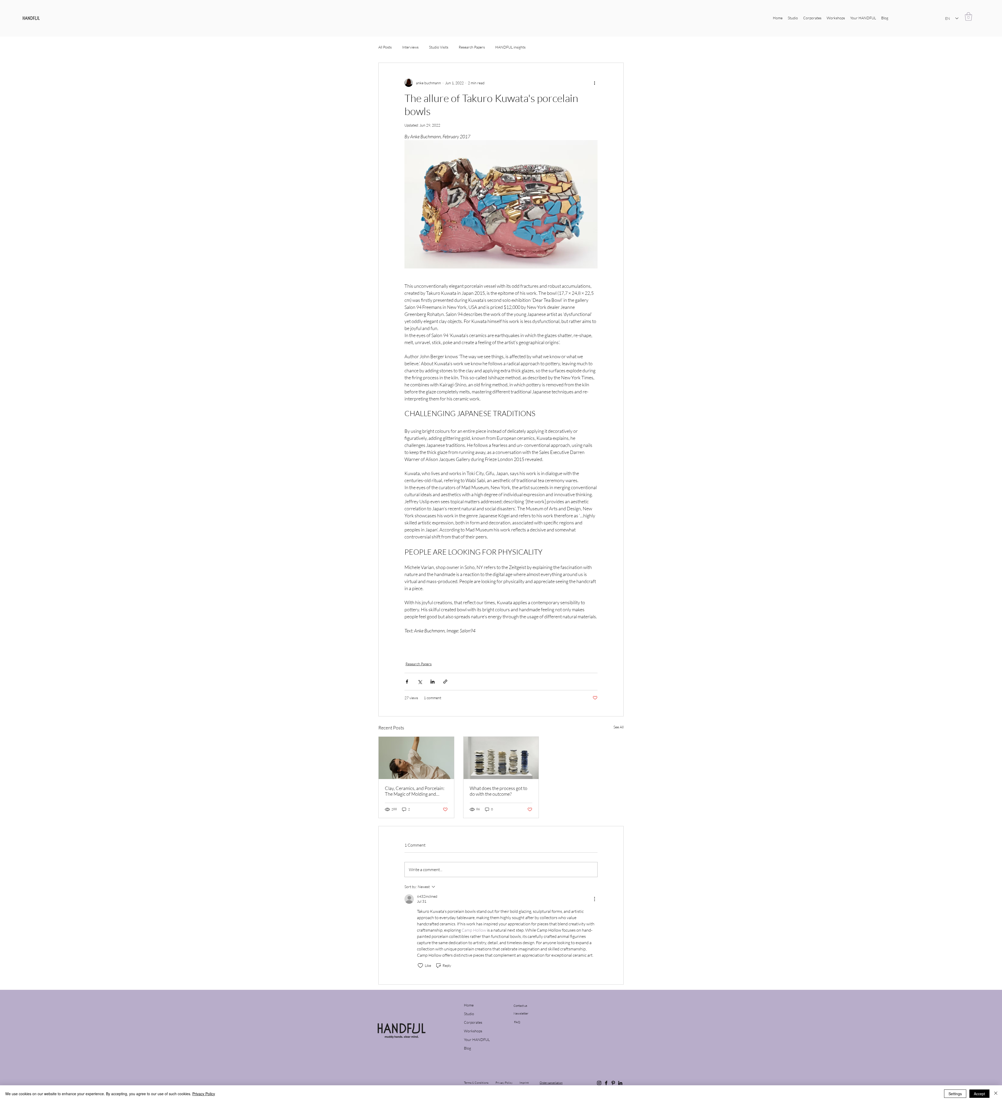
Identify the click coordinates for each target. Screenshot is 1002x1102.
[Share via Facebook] (406, 681)
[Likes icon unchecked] (420, 965)
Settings (955, 1093)
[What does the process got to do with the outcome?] (501, 758)
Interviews (410, 47)
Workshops (473, 1031)
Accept (979, 1093)
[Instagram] (599, 1083)
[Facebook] (606, 1083)
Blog (467, 1048)
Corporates (473, 1022)
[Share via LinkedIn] (432, 681)
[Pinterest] (613, 1083)
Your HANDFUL (475, 1039)
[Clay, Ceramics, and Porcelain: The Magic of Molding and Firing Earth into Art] (416, 758)
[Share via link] (445, 681)
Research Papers (472, 47)
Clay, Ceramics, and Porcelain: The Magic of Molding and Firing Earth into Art (414, 791)
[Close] (996, 1093)
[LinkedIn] (620, 1083)
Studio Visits (438, 47)
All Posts (385, 47)
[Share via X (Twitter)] (419, 681)
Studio (469, 1013)
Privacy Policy (203, 1093)
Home (469, 1005)
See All (618, 727)
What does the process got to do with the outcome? (498, 791)
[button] (968, 16)
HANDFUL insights (510, 47)
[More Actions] (594, 899)
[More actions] (594, 83)
